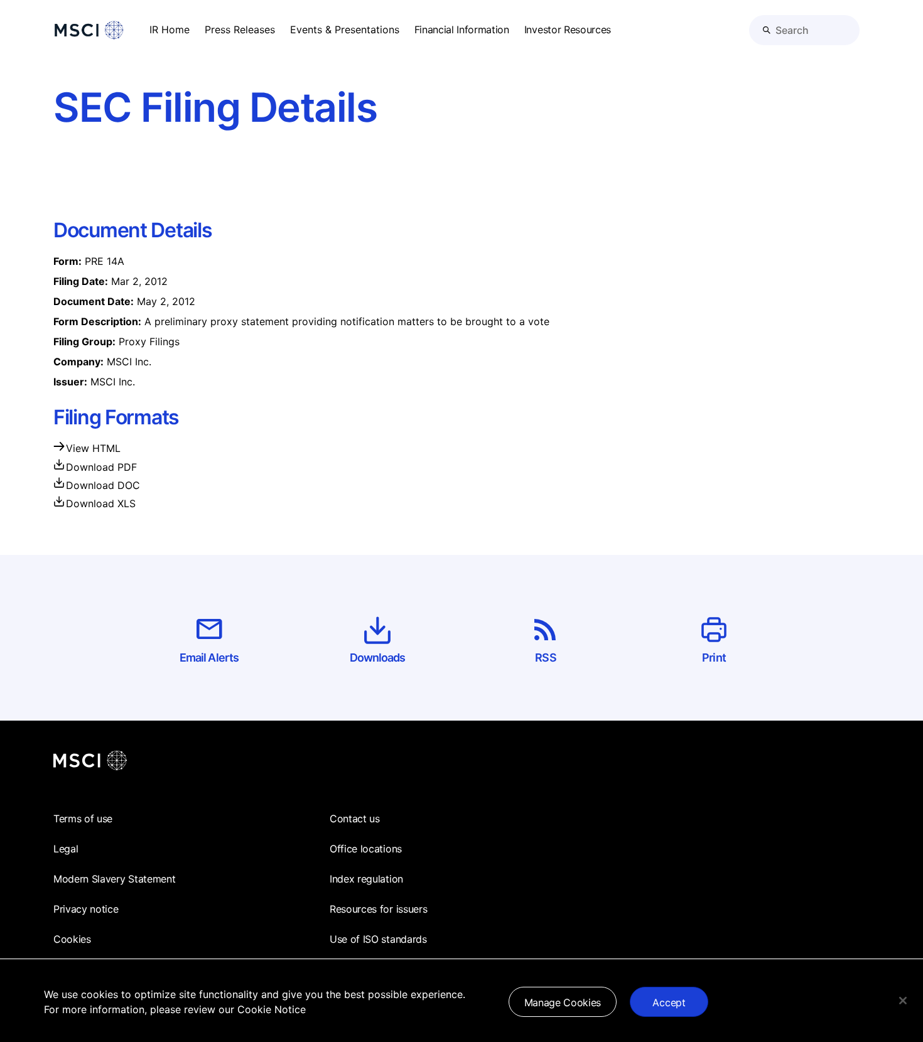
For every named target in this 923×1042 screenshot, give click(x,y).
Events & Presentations (344, 29)
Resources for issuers (378, 909)
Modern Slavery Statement (114, 879)
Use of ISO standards (378, 939)
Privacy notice (86, 909)
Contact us (355, 818)
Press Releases (240, 29)
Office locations (366, 848)
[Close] (903, 1000)
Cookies (72, 939)
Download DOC (103, 485)
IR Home (169, 29)
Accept (668, 1002)
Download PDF (101, 467)
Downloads (378, 657)
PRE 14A (104, 261)
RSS (545, 657)
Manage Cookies (563, 1002)
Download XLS (101, 503)
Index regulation (366, 879)
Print (714, 657)
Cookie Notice (271, 1009)
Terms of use (82, 818)
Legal (65, 848)
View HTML (93, 448)
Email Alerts (209, 657)
